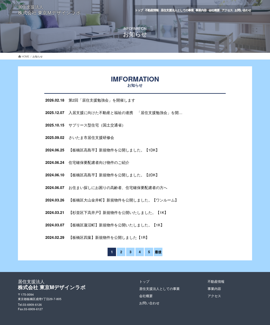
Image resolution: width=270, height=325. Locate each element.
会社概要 (146, 295)
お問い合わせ (149, 303)
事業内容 (214, 288)
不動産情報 (216, 281)
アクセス (214, 295)
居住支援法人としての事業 (159, 288)
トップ (144, 281)
